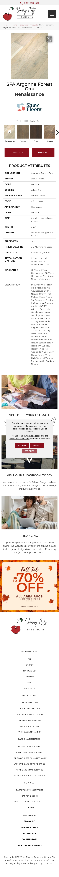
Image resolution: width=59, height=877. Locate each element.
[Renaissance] (9, 131)
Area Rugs (29, 688)
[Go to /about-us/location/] (29, 463)
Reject (37, 445)
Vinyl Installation (29, 726)
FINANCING (43, 152)
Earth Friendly (29, 827)
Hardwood (23, 25)
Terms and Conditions (41, 860)
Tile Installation (29, 703)
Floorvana (29, 833)
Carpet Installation (29, 708)
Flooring (13, 25)
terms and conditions (19, 438)
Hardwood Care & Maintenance (30, 758)
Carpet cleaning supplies (29, 790)
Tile (29, 659)
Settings (29, 451)
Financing (29, 821)
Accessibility (21, 860)
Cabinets (29, 807)
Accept (22, 445)
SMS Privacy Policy (32, 863)
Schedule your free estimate (29, 802)
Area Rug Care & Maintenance (29, 775)
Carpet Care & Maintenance (29, 752)
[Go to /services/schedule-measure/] (29, 403)
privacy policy (33, 436)
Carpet (29, 665)
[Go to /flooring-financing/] (29, 525)
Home (5, 25)
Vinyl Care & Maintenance (29, 770)
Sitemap (48, 863)
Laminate (29, 676)
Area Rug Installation (29, 732)
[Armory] (23, 131)
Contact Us (17, 152)
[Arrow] (36, 131)
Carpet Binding (29, 796)
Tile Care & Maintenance (29, 746)
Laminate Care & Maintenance (29, 764)
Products (34, 25)
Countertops (29, 839)
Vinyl (29, 682)
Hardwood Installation (29, 714)
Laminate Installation (29, 720)
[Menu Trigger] (52, 14)
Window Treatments (29, 845)
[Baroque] (49, 131)
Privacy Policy (13, 863)
